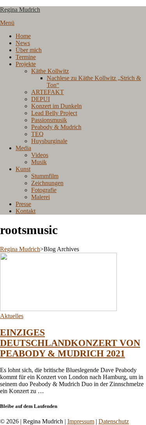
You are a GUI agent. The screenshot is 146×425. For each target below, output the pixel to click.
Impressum (80, 421)
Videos (39, 155)
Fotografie (43, 190)
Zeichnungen (47, 183)
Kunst (23, 169)
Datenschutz (114, 421)
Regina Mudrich (20, 9)
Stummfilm (44, 176)
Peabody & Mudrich (56, 127)
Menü (7, 22)
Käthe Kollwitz (50, 71)
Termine (26, 57)
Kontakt (25, 211)
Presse (23, 204)
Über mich (29, 50)
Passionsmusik (49, 120)
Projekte (26, 64)
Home (23, 36)
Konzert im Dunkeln (56, 106)
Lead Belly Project (54, 113)
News (23, 43)
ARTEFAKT (47, 92)
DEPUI (40, 99)
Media (23, 148)
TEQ (37, 134)
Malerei (40, 197)
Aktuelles (11, 316)
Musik (39, 162)
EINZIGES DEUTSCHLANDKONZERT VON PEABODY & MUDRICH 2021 (70, 343)
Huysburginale (49, 141)
